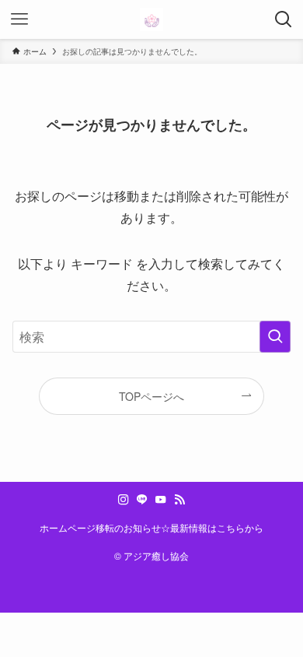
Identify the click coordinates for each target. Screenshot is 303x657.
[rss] (179, 500)
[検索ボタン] (283, 19)
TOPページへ (151, 396)
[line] (142, 500)
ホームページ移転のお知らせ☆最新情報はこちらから (151, 528)
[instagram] (124, 500)
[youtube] (161, 500)
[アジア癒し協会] (151, 19)
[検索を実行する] (275, 337)
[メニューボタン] (19, 19)
